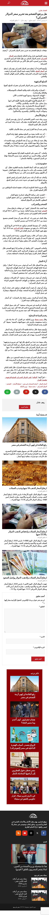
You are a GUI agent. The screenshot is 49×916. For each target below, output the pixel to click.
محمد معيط (39, 319)
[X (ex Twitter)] (37, 833)
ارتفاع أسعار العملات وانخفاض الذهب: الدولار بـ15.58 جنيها (27, 533)
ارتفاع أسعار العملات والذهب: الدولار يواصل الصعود (25, 577)
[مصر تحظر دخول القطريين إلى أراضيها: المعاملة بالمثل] (24, 760)
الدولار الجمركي (42, 386)
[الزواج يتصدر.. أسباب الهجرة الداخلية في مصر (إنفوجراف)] (24, 735)
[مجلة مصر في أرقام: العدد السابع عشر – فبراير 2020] (39, 895)
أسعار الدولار (43, 384)
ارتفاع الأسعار (17, 384)
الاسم (42, 637)
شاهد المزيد (24, 407)
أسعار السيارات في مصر (30, 384)
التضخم (44, 211)
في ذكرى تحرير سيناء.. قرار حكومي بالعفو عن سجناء (23, 797)
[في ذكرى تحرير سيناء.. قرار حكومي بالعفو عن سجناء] (24, 785)
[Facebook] (43, 833)
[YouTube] (24, 833)
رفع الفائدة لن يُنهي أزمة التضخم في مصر (29, 445)
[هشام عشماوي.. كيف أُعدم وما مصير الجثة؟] (24, 709)
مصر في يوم (16, 907)
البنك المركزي (18, 228)
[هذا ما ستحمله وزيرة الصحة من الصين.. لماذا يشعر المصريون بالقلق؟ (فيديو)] (29, 854)
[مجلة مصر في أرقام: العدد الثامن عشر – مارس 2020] (39, 883)
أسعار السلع (40, 71)
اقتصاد (45, 10)
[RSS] (18, 833)
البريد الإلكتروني (39, 647)
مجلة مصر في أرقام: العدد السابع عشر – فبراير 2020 (19, 893)
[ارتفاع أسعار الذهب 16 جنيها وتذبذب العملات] (24, 473)
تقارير (40, 10)
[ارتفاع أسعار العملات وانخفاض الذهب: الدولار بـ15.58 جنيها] (24, 516)
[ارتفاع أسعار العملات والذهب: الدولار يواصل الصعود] (24, 562)
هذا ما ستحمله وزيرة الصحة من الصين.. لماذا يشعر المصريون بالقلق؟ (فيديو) (30, 868)
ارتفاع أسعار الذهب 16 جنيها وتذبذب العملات (28, 488)
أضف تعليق (32, 20)
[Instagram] (31, 833)
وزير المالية (23, 386)
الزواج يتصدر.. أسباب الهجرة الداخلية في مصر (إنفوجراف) (22, 746)
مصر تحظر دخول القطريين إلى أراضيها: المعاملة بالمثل (23, 772)
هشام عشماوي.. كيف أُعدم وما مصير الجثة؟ (23, 721)
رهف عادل (24, 20)
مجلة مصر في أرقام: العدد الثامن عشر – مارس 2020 (19, 881)
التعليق (42, 606)
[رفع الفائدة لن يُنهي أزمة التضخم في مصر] (24, 430)
